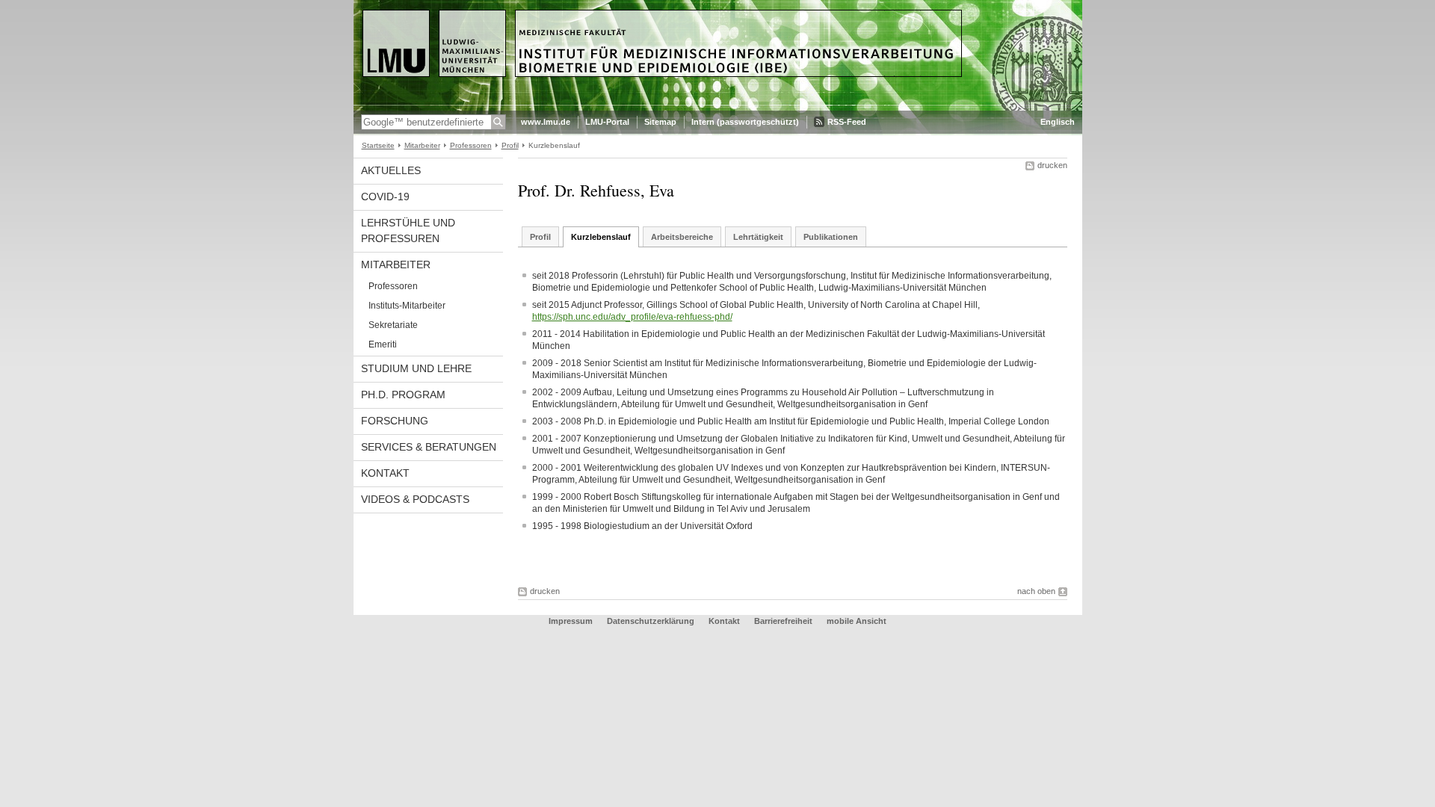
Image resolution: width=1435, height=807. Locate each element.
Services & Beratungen (428, 447)
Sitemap (660, 121)
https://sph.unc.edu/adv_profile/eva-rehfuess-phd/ (632, 317)
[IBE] (718, 107)
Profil (510, 145)
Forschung (394, 421)
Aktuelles (391, 170)
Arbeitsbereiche (682, 236)
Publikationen (830, 236)
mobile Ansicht (856, 620)
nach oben (1036, 591)
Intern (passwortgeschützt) (745, 121)
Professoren (471, 145)
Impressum (571, 620)
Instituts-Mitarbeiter (406, 305)
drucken (1052, 165)
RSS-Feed (846, 121)
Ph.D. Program (403, 395)
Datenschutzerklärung (650, 620)
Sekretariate (393, 325)
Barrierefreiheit (784, 620)
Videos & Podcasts (415, 499)
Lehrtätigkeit (758, 236)
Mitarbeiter (422, 145)
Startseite (378, 145)
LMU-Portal (607, 121)
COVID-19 (385, 196)
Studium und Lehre (416, 368)
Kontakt (385, 473)
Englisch (1057, 121)
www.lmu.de (545, 121)
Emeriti (382, 344)
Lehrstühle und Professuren (408, 230)
